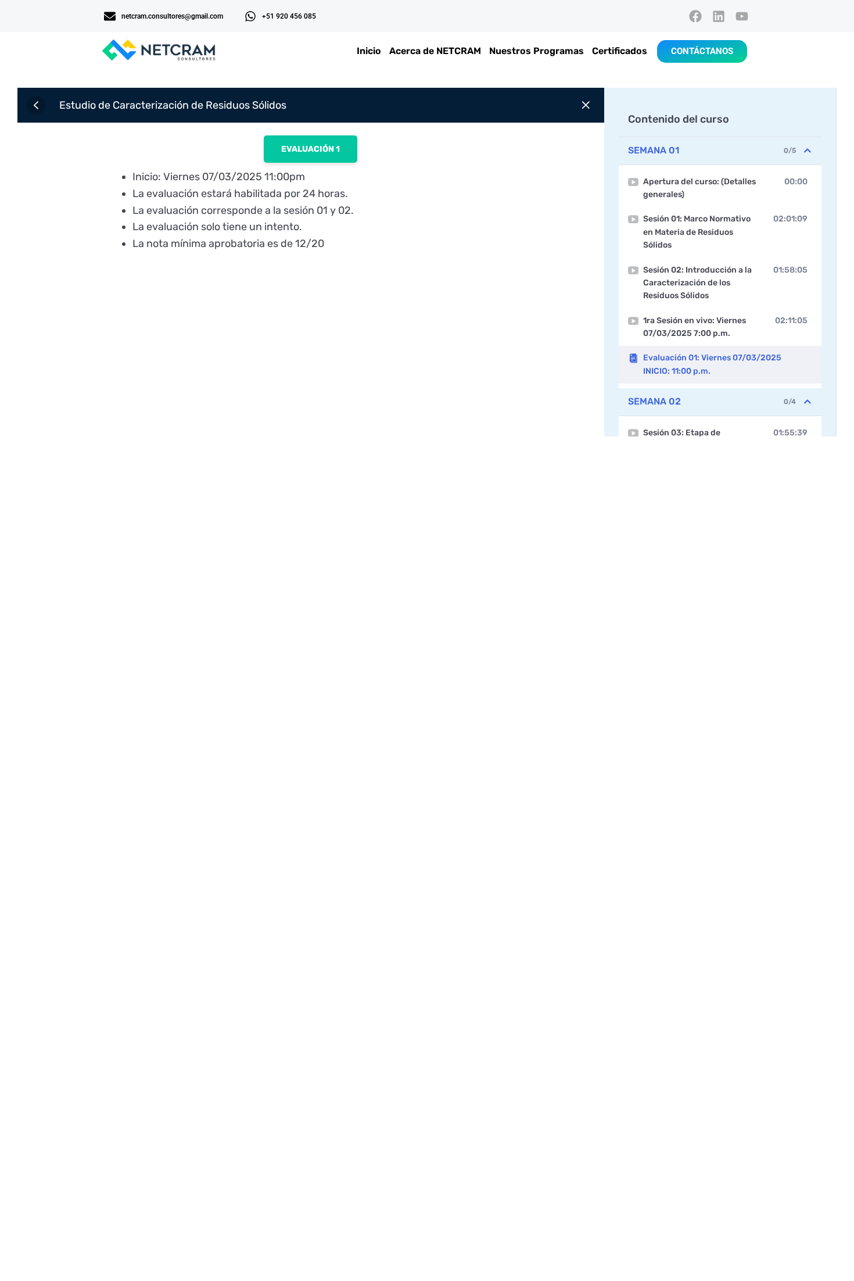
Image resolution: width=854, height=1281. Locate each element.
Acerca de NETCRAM (435, 50)
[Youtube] (742, 16)
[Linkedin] (719, 16)
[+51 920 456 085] (250, 16)
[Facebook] (695, 16)
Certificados (619, 50)
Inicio (369, 50)
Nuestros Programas (536, 50)
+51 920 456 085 (289, 16)
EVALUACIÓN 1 (310, 149)
